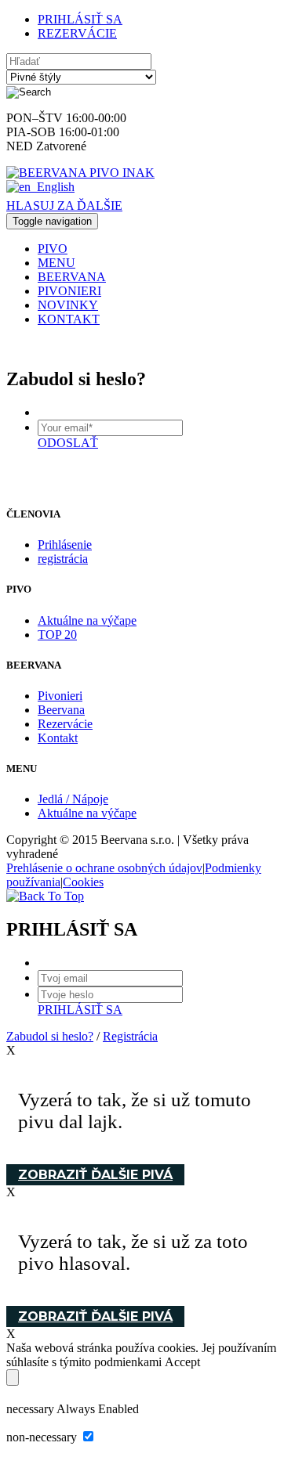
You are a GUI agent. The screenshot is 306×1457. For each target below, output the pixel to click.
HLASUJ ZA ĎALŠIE (64, 205)
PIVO (52, 248)
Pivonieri (60, 695)
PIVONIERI (69, 291)
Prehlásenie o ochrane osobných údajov (104, 868)
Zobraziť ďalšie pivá (95, 1174)
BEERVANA (72, 276)
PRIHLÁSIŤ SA (80, 19)
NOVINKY (68, 305)
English (56, 186)
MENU (56, 262)
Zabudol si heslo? (49, 1036)
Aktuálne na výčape (87, 620)
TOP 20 (57, 634)
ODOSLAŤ (68, 442)
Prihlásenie (65, 544)
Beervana (61, 709)
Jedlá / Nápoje (73, 799)
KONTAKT (69, 319)
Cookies (83, 882)
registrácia (63, 558)
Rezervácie (65, 723)
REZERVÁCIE (77, 33)
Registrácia (130, 1036)
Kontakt (58, 738)
